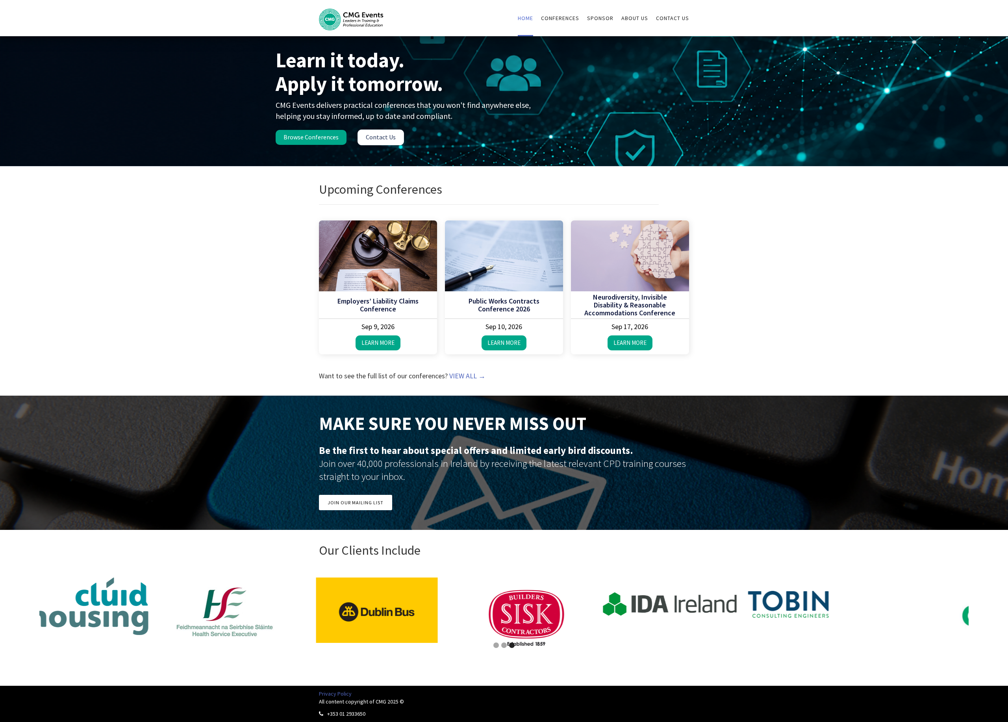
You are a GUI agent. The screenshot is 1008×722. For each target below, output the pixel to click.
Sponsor (600, 18)
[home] (351, 15)
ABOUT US (634, 18)
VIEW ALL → (467, 375)
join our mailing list (356, 502)
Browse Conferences (311, 137)
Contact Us (381, 137)
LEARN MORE (378, 342)
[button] (16, 613)
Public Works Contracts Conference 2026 (504, 305)
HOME (525, 18)
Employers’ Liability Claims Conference (378, 305)
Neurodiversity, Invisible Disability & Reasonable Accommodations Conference (629, 305)
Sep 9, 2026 (378, 326)
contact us (672, 18)
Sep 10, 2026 (503, 326)
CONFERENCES (560, 18)
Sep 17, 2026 (629, 326)
